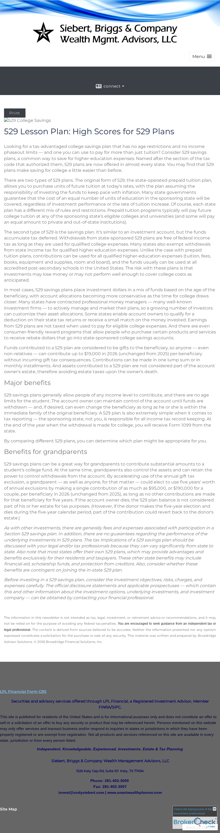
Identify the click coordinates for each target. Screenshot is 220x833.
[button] (202, 56)
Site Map (8, 809)
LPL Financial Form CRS (23, 691)
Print (14, 113)
